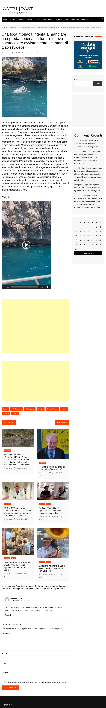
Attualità (13, 19)
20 (88, 240)
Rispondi (8, 615)
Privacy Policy (86, 19)
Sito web (5, 673)
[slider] (24, 286)
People (29, 19)
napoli (6, 413)
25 (80, 245)
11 (80, 236)
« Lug (76, 260)
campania (30, 409)
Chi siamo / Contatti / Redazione (67, 19)
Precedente (10, 422)
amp (5, 409)
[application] (26, 245)
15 (96, 236)
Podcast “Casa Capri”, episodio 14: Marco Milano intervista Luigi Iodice (51, 510)
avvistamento (17, 409)
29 (96, 245)
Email (4, 663)
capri (41, 409)
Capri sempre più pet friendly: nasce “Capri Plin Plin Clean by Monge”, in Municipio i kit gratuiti (87, 188)
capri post (7, 53)
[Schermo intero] (48, 287)
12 (84, 236)
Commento (6, 633)
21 (92, 240)
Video (50, 19)
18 (80, 240)
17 (76, 240)
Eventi (37, 19)
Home (5, 19)
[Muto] (45, 287)
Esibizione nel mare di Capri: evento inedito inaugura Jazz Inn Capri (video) (52, 568)
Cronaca (21, 19)
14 (92, 236)
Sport (44, 19)
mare (64, 409)
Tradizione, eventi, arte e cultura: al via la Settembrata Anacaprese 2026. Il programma (86, 144)
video (16, 413)
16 (100, 236)
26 (84, 245)
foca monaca (52, 409)
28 (92, 245)
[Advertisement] (35, 326)
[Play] (4, 287)
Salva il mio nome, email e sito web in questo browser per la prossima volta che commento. (35, 682)
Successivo (61, 422)
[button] (26, 245)
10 (76, 236)
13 (88, 236)
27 (88, 245)
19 (84, 240)
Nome (4, 654)
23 (100, 240)
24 (76, 245)
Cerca (76, 80)
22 (96, 240)
